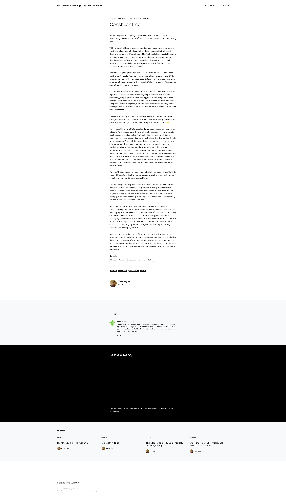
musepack (133, 271)
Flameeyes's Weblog (69, 5)
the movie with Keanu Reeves (159, 35)
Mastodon (66, 491)
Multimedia (121, 19)
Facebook (80, 491)
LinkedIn (86, 491)
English (112, 19)
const (113, 271)
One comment (145, 19)
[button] (212, 5)
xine (143, 271)
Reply (119, 335)
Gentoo (122, 271)
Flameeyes (124, 281)
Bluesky (73, 491)
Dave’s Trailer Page (122, 224)
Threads (59, 491)
